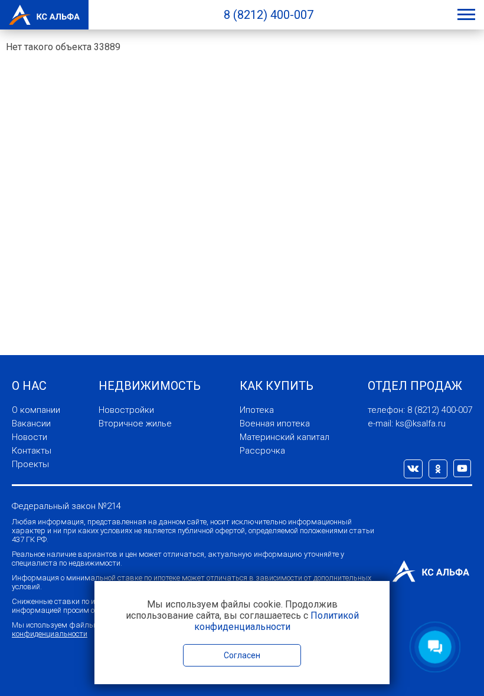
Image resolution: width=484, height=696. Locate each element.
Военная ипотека (275, 423)
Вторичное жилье (135, 423)
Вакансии (31, 423)
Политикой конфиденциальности (276, 621)
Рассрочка (262, 450)
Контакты (31, 450)
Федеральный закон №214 (66, 506)
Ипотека (257, 410)
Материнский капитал (284, 437)
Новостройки (126, 410)
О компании (36, 410)
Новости (29, 437)
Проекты (30, 464)
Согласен (242, 655)
